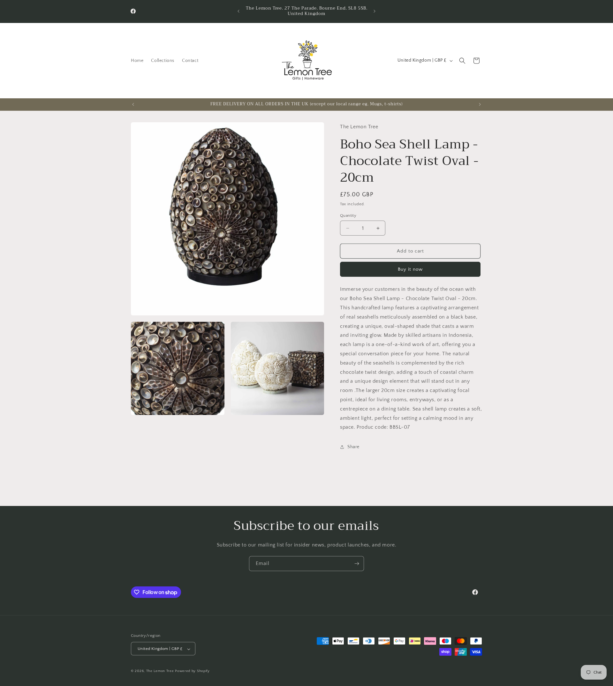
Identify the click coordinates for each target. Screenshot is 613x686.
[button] (462, 61)
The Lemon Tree (160, 671)
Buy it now (410, 269)
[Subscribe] (357, 563)
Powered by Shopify (192, 671)
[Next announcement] (374, 11)
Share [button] (353, 446)
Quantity (348, 215)
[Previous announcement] (238, 11)
